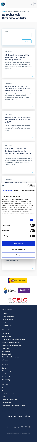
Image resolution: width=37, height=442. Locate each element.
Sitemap (4, 368)
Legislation (5, 333)
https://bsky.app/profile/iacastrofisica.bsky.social (26, 427)
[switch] (32, 225)
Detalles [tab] (16, 190)
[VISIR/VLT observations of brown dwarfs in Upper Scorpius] (32, 268)
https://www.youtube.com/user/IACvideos (22, 427)
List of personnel (7, 319)
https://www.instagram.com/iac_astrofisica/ (15, 427)
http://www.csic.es (17, 300)
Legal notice (6, 374)
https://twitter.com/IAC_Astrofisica (7, 427)
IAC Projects (6, 351)
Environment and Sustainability (11, 345)
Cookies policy (6, 377)
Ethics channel (6, 403)
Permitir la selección (18, 249)
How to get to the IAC (8, 316)
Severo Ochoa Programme (10, 357)
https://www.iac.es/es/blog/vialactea (29, 427)
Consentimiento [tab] (7, 190)
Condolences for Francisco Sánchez (13, 405)
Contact (4, 313)
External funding (7, 354)
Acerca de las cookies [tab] (28, 190)
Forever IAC (5, 348)
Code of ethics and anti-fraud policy (13, 339)
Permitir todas (18, 243)
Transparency (6, 336)
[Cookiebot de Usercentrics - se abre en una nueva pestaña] (27, 185)
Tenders (4, 391)
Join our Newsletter (18, 416)
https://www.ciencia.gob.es (17, 280)
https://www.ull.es (24, 290)
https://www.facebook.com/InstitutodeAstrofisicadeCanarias (11, 427)
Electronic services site (9, 400)
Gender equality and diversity (11, 342)
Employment (6, 388)
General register (7, 325)
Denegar (18, 255)
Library (4, 322)
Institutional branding (8, 394)
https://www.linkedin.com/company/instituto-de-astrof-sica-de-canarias (18, 427)
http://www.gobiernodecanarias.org (10, 290)
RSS (3, 397)
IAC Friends (5, 360)
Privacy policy (6, 371)
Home (3, 11)
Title (6, 32)
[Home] (3, 4)
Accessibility (6, 380)
